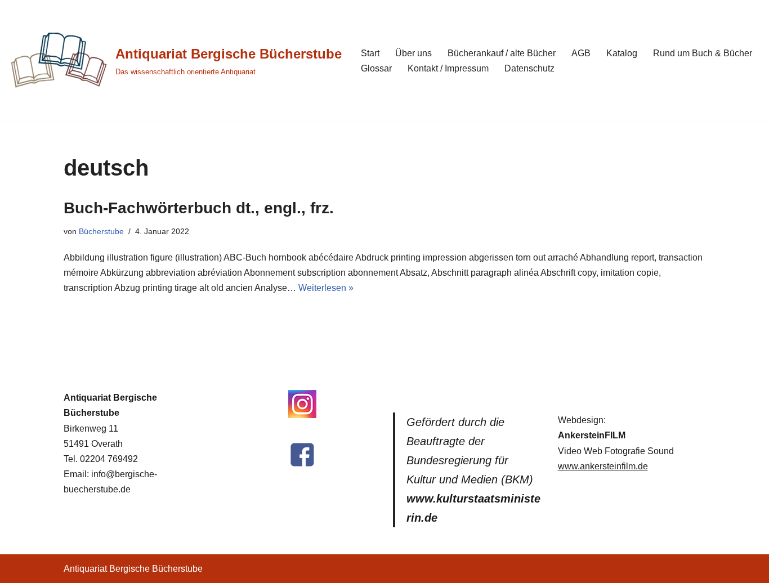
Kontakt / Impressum (448, 68)
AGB (581, 53)
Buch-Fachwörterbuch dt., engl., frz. (199, 208)
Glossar (376, 68)
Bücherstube (101, 231)
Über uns (413, 53)
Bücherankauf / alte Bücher (502, 53)
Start (370, 53)
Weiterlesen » (326, 288)
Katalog (621, 53)
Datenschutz (529, 68)
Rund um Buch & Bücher (702, 53)
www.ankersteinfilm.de (603, 466)
